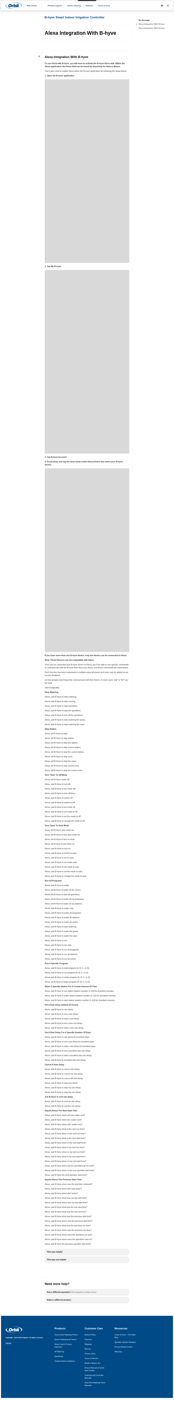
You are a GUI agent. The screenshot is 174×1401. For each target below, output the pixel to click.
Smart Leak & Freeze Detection (63, 1345)
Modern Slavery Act (92, 1363)
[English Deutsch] (162, 6)
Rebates (89, 6)
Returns (88, 1349)
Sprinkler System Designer (125, 1342)
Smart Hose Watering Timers (66, 1335)
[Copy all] (39, 56)
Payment (88, 1339)
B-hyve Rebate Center (123, 1347)
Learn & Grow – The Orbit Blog (125, 1336)
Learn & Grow (104, 6)
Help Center (32, 6)
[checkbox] (87, 1252)
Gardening (59, 1356)
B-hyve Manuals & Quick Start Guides (94, 1369)
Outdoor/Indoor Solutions (65, 1361)
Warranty (118, 1352)
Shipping (88, 1344)
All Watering (59, 1352)
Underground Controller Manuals (94, 1376)
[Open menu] (168, 6)
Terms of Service (91, 1358)
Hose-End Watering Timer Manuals (95, 1384)
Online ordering (74, 6)
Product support (55, 6)
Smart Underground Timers (66, 1339)
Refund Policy (90, 1335)
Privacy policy (90, 1354)
